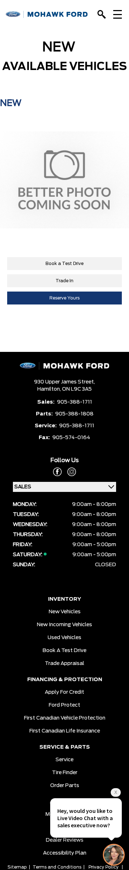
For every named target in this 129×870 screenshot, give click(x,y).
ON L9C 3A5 (77, 389)
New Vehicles (65, 611)
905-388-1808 (74, 414)
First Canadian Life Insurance (64, 731)
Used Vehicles (64, 637)
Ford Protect (64, 705)
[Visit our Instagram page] (69, 471)
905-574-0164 (71, 437)
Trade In (64, 281)
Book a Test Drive (64, 263)
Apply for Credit (64, 692)
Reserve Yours (64, 298)
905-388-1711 (74, 402)
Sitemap (17, 867)
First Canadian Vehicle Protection (64, 718)
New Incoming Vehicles (64, 624)
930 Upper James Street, (64, 382)
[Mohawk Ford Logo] (47, 14)
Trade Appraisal (64, 663)
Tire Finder (64, 772)
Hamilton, (49, 389)
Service (64, 759)
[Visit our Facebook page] (57, 471)
